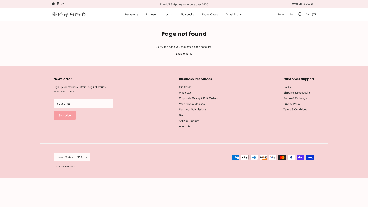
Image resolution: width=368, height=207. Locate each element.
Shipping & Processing (297, 92)
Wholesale (185, 92)
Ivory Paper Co (68, 166)
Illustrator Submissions (192, 109)
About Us (184, 126)
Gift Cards (185, 87)
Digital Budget (234, 14)
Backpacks (131, 14)
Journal (168, 14)
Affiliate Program (189, 120)
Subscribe (65, 115)
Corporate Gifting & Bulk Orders (198, 98)
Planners (151, 14)
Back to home (184, 53)
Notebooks (187, 14)
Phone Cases (210, 14)
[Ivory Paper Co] (69, 14)
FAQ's (287, 87)
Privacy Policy (291, 103)
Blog (181, 115)
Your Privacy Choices (192, 103)
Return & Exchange (295, 98)
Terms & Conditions (295, 109)
